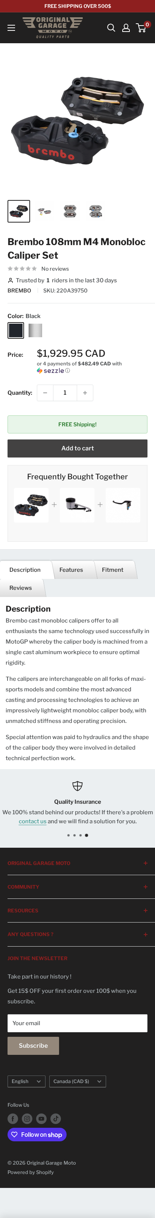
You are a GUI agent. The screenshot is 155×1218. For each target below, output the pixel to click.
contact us (33, 821)
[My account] (126, 28)
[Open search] (111, 28)
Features (71, 570)
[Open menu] (11, 28)
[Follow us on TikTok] (55, 1118)
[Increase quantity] (85, 393)
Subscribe (33, 1045)
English (20, 1081)
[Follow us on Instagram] (27, 1118)
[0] (141, 27)
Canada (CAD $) (71, 1081)
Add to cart (77, 448)
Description (25, 570)
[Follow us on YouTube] (41, 1118)
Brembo (20, 290)
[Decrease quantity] (45, 393)
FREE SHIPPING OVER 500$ (77, 6)
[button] (92, 367)
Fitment (112, 570)
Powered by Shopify (31, 1172)
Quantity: (20, 392)
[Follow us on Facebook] (13, 1118)
